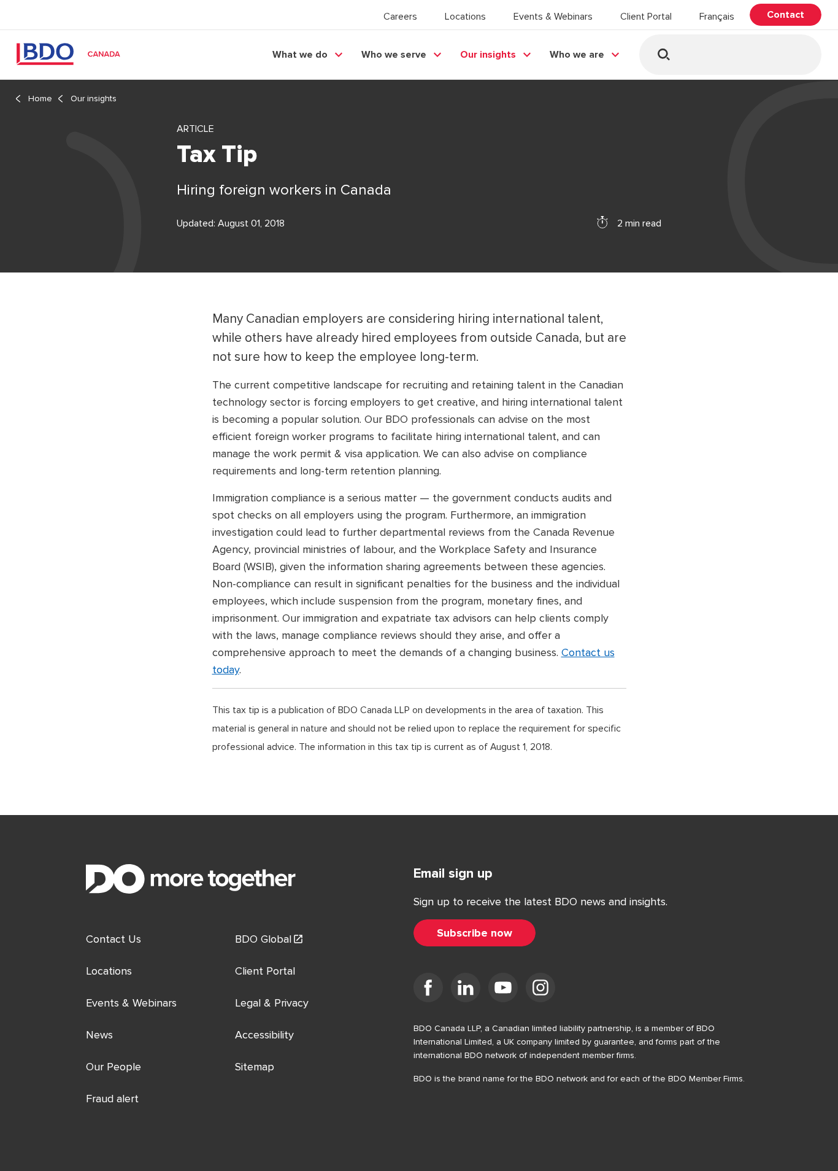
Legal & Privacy (272, 1003)
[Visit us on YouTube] (503, 990)
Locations (465, 16)
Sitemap (254, 1066)
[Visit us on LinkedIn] (465, 990)
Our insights (488, 54)
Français (716, 16)
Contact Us (113, 939)
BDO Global (263, 939)
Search (663, 54)
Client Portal (646, 16)
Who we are (577, 54)
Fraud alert (112, 1098)
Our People (113, 1066)
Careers (400, 16)
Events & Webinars (553, 16)
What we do (300, 54)
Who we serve (393, 54)
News (99, 1035)
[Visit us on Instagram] (540, 990)
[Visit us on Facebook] (428, 990)
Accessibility (264, 1035)
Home (40, 98)
